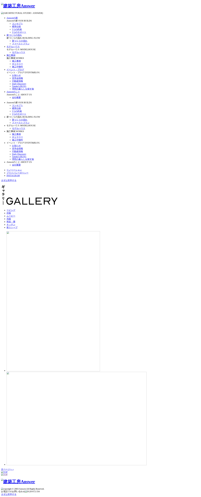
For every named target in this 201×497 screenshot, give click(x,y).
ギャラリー (17, 64)
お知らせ (16, 75)
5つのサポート (19, 32)
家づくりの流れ (19, 41)
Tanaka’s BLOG (19, 86)
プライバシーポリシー (17, 173)
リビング (11, 210)
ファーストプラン (21, 44)
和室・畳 (11, 222)
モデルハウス (18, 52)
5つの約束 (17, 29)
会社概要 (16, 97)
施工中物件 (17, 67)
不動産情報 (17, 81)
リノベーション (14, 170)
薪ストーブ (12, 227)
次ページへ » (7, 469)
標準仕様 (16, 26)
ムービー (11, 216)
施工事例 (16, 61)
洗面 (9, 219)
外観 (9, 213)
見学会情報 (17, 78)
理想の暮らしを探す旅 (23, 89)
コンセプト (17, 23)
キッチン (11, 224)
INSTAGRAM (13, 175)
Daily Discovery (19, 84)
